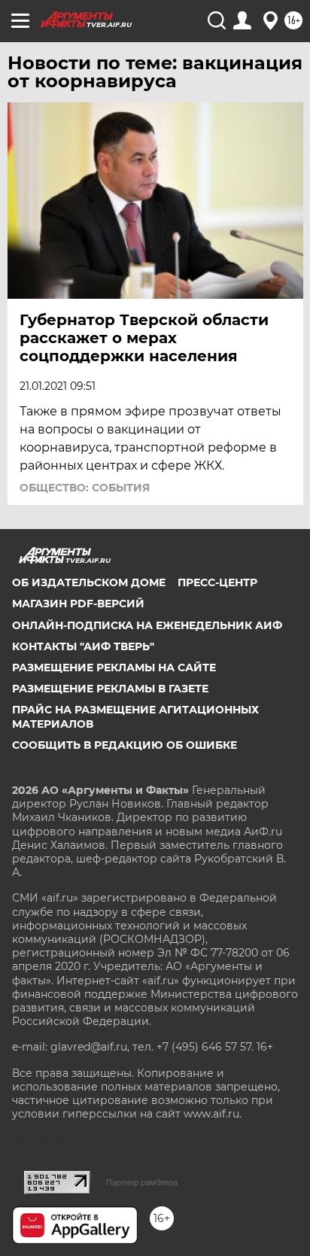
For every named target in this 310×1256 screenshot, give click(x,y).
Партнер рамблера (142, 1182)
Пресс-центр (217, 582)
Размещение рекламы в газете (110, 688)
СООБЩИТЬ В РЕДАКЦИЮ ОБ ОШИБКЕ (124, 745)
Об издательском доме (89, 582)
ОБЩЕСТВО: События (85, 487)
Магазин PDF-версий (78, 603)
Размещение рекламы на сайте (114, 667)
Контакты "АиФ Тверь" (83, 646)
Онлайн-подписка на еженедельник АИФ (147, 625)
